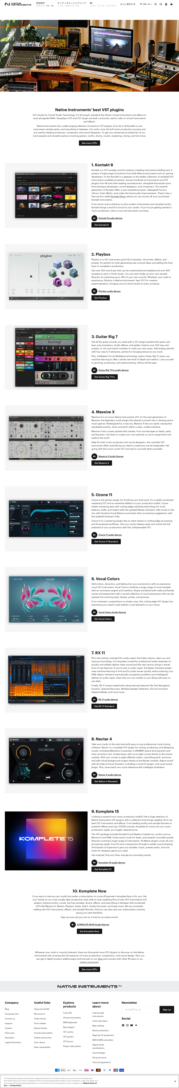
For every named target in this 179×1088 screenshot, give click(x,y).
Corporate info (12, 1014)
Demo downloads (42, 1047)
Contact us (10, 1019)
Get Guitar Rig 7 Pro (104, 377)
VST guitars (68, 1037)
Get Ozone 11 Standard (106, 541)
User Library (39, 1042)
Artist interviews (99, 1021)
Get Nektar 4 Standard (106, 781)
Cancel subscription (43, 1033)
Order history (40, 1019)
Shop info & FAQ (41, 1009)
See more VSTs (89, 143)
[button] (106, 218)
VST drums (68, 1041)
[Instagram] (127, 1025)
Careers (8, 1028)
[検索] (155, 4)
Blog (7, 1009)
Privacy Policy (15, 1085)
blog (100, 959)
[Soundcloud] (135, 1025)
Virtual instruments (72, 1018)
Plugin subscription (72, 1046)
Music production (100, 1030)
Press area (9, 1033)
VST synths (68, 1032)
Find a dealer (40, 1023)
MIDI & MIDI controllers (102, 1040)
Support (8, 1023)
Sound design (98, 1053)
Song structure (99, 1057)
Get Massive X (101, 463)
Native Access (40, 1028)
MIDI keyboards (70, 1022)
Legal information (13, 1042)
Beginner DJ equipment (103, 1035)
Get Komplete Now (89, 931)
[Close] (175, 1081)
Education (9, 1038)
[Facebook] (123, 1025)
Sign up (167, 1009)
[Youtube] (131, 1025)
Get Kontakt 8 (101, 225)
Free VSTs (67, 1013)
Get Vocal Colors (103, 619)
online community (89, 962)
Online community (42, 1038)
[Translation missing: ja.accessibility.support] (160, 4)
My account (39, 1014)
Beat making (98, 1026)
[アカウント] (166, 4)
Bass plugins (69, 1027)
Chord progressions (101, 1062)
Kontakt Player (118, 196)
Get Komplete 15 (102, 869)
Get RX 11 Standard (104, 706)
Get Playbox (100, 298)
